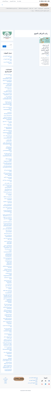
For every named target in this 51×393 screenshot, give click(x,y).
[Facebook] (48, 1)
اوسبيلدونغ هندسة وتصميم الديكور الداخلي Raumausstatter (7, 84)
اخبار (5, 377)
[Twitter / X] (45, 380)
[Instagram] (45, 1)
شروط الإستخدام (5, 1)
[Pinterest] (42, 1)
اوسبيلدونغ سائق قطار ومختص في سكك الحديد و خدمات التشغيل (7, 270)
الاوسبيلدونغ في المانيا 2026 (23, 8)
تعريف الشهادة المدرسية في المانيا (32, 383)
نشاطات (5, 382)
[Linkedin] (41, 1)
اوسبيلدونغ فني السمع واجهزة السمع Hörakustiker (8, 242)
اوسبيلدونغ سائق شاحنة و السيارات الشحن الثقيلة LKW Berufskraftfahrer (7, 224)
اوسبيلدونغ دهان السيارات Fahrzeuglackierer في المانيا (7, 211)
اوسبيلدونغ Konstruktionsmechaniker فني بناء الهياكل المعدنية (7, 359)
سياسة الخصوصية (13, 1)
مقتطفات (5, 380)
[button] (2, 4)
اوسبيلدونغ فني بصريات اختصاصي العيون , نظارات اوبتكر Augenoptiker (7, 246)
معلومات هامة (5, 378)
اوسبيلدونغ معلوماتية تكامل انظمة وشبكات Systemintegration (7, 186)
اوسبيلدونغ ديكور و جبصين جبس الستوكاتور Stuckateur (7, 322)
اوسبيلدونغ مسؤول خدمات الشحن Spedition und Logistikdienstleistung (7, 296)
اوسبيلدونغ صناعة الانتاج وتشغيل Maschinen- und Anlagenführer (7, 118)
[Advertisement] (25, 19)
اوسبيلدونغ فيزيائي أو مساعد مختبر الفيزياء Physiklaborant (8, 315)
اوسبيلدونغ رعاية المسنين (7, 221)
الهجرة (35, 8)
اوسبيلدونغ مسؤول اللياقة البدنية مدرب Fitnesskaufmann (7, 291)
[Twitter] (47, 1)
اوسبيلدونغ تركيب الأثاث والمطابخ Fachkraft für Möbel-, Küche (8, 311)
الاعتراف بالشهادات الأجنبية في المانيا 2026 (42, 10)
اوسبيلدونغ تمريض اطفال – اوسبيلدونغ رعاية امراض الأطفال (7, 218)
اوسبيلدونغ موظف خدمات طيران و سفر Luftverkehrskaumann (7, 136)
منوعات (32, 10)
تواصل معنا (19, 1)
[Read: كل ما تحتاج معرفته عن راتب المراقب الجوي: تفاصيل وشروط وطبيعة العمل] (44, 40)
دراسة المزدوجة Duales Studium (11, 8)
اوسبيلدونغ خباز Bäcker (8, 196)
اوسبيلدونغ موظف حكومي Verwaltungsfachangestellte (7, 144)
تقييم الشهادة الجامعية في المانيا (33, 378)
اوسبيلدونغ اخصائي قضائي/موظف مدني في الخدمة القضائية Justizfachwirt (7, 344)
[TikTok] (44, 1)
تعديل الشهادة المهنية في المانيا (33, 381)
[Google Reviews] (39, 1)
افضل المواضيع (46, 8)
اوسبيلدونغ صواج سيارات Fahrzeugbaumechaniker (7, 167)
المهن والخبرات (40, 8)
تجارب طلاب (31, 8)
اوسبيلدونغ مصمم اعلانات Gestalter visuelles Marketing (7, 174)
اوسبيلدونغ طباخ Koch (8, 233)
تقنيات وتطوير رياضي (8, 183)
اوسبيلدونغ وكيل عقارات (8, 115)
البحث (11, 44)
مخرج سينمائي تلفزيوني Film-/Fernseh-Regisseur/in (8, 281)
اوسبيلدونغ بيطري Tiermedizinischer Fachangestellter (8, 255)
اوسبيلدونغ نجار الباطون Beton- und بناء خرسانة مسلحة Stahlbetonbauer (7, 366)
